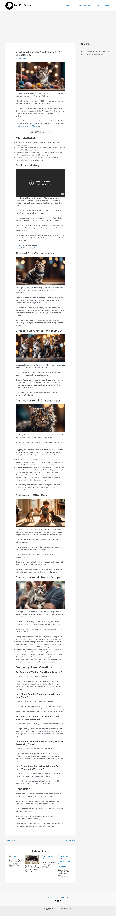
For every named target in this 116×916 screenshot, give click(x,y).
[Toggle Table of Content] (48, 132)
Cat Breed (31, 248)
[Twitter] (55, 901)
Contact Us (64, 897)
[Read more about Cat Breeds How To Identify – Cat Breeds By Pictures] (49, 857)
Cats (74, 5)
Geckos (96, 5)
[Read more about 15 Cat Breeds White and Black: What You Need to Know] (32, 859)
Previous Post (11, 840)
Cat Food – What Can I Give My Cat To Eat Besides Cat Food (16, 863)
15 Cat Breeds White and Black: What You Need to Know (32, 868)
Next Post (70, 840)
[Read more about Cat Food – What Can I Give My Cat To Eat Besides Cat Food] (13, 856)
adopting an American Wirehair (27, 126)
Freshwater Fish (85, 5)
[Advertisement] (58, 24)
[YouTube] (60, 901)
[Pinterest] (58, 901)
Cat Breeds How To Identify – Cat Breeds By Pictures (48, 865)
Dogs (68, 5)
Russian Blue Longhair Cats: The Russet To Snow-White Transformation (64, 873)
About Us (105, 5)
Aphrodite (19, 248)
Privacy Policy (53, 897)
